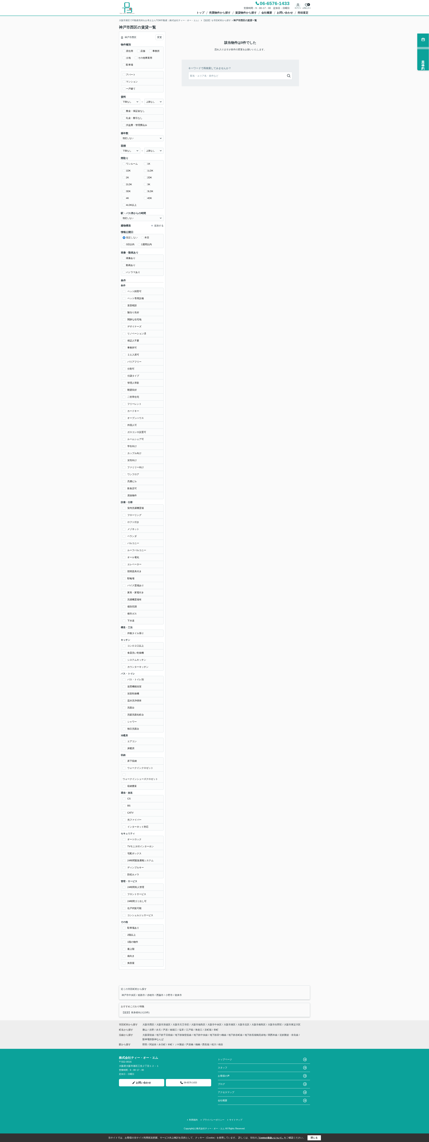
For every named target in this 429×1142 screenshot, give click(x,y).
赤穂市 (151, 995)
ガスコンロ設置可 (136, 432)
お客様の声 (224, 1075)
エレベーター (134, 564)
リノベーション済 (136, 333)
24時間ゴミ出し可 (136, 901)
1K (148, 163)
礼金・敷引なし (134, 118)
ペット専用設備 (135, 298)
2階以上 (131, 935)
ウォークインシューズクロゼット (140, 779)
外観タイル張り (135, 633)
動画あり (130, 265)
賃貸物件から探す (246, 12)
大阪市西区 (148, 1024)
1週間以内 (146, 244)
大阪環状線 (148, 1035)
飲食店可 (132, 488)
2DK (149, 177)
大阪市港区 (229, 1024)
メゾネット (133, 529)
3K (148, 184)
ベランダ (132, 536)
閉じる (314, 1137)
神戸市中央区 (129, 995)
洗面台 (130, 707)
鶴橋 (197, 1044)
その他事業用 (145, 57)
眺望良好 (132, 389)
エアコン (132, 741)
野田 (144, 1044)
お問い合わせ (285, 12)
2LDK (129, 184)
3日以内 (130, 244)
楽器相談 (132, 305)
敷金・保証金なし (135, 111)
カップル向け (134, 453)
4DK (149, 198)
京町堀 (208, 1029)
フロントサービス (136, 894)
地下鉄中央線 (201, 1035)
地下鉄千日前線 (164, 1035)
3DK (128, 191)
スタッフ (222, 1067)
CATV (130, 812)
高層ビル (132, 481)
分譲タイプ (133, 375)
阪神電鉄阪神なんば (153, 1039)
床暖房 (130, 748)
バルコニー (133, 543)
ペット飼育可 (134, 291)
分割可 (130, 368)
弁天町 (162, 1044)
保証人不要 (133, 340)
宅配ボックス (134, 853)
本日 (146, 237)
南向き (130, 956)
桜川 (213, 1044)
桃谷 (220, 1044)
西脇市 (160, 995)
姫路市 (142, 995)
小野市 (169, 995)
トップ (200, 12)
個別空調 (132, 606)
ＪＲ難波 (179, 1044)
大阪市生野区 (275, 1024)
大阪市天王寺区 (181, 1024)
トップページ (225, 1059)
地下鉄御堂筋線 (183, 1035)
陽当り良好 (133, 312)
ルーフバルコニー (136, 550)
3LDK (150, 191)
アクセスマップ (226, 1092)
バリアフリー (134, 361)
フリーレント (134, 404)
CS (129, 798)
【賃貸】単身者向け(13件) (135, 1012)
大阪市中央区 (214, 1024)
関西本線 (273, 1035)
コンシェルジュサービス (140, 915)
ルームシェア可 (135, 439)
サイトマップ (235, 1120)
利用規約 (193, 1120)
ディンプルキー (135, 867)
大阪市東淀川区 (292, 1024)
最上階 (130, 949)
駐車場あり (133, 927)
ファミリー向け (135, 467)
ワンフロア (133, 474)
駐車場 (129, 64)
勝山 (145, 1029)
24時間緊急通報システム (140, 860)
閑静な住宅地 (134, 319)
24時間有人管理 (135, 887)
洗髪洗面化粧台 (135, 714)
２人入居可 (133, 354)
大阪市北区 (243, 1024)
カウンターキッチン (137, 667)
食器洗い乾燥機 (135, 652)
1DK (128, 170)
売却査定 (303, 12)
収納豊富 (132, 786)
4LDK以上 (131, 205)
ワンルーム (132, 163)
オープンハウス (135, 418)
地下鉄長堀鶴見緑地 (255, 1035)
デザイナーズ (134, 326)
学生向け (132, 446)
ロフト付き (133, 522)
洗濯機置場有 (134, 599)
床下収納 (132, 761)
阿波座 (152, 1044)
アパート (130, 74)
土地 (128, 57)
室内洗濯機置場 (135, 508)
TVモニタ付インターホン (140, 846)
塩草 (182, 1029)
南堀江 (174, 1029)
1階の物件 (132, 942)
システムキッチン (136, 659)
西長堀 (205, 1044)
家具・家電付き (135, 592)
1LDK (150, 170)
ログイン (298, 8)
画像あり (130, 258)
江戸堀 (190, 1029)
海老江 (199, 1029)
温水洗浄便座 (134, 700)
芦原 (165, 1029)
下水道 (130, 620)
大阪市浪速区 (163, 1024)
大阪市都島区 (259, 1024)
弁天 (159, 1029)
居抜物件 (132, 495)
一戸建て (130, 88)
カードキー (133, 411)
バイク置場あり (135, 585)
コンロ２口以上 (135, 645)
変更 (159, 37)
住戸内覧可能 (134, 908)
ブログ (221, 1084)
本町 (170, 1044)
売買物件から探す (220, 12)
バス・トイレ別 (135, 679)
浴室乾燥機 (133, 693)
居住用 (129, 51)
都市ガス (132, 613)
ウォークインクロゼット (140, 768)
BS (128, 805)
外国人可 (132, 425)
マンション (132, 81)
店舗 (142, 51)
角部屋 (130, 963)
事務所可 (132, 347)
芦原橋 (189, 1044)
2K (127, 177)
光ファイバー (134, 819)
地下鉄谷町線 (235, 1035)
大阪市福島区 (198, 1024)
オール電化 (133, 557)
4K (127, 198)
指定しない (132, 237)
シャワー (132, 721)
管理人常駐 (133, 382)
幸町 (216, 1029)
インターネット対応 (137, 826)
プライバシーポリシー (213, 1120)
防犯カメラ (133, 874)
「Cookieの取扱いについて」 (270, 1138)
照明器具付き (134, 571)
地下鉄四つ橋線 (218, 1035)
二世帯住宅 (133, 397)
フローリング (134, 515)
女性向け (132, 460)
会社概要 (266, 12)
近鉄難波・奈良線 (289, 1035)
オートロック (134, 839)
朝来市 (178, 995)
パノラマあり (133, 272)
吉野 (152, 1029)
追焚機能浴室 (134, 686)
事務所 (156, 51)
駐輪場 (130, 578)
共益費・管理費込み (136, 125)
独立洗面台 (133, 728)
